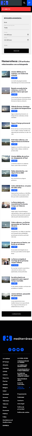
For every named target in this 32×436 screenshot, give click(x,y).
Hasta (5, 37)
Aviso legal (20, 404)
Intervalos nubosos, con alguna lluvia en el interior (20, 140)
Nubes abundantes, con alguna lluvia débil (19, 172)
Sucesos (5, 397)
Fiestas (5, 381)
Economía (6, 410)
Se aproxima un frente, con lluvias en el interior (20, 243)
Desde (5, 32)
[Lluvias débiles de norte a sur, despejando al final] (6, 158)
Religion (5, 387)
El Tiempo (14, 77)
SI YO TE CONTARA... (21, 383)
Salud (4, 391)
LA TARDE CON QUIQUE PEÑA (22, 365)
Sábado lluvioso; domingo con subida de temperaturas (21, 107)
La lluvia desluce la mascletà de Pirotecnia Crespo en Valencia (19, 204)
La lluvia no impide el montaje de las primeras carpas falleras (19, 260)
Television (6, 400)
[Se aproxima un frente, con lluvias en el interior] (6, 245)
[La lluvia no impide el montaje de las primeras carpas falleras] (6, 261)
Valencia (5, 404)
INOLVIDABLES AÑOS (22, 379)
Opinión (5, 384)
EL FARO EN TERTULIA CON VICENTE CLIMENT (23, 374)
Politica (5, 413)
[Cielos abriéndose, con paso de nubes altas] (6, 188)
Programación (21, 394)
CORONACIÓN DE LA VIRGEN (23, 361)
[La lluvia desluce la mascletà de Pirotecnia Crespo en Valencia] (6, 205)
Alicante (5, 365)
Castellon (6, 368)
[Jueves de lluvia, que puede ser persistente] (6, 296)
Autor (5, 45)
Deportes (6, 378)
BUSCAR (16, 51)
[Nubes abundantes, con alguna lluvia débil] (6, 173)
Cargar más (16, 314)
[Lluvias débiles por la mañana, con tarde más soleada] (6, 74)
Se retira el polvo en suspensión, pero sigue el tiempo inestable (19, 279)
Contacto (20, 400)
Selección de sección (9, 25)
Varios (5, 407)
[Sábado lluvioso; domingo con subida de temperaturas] (6, 109)
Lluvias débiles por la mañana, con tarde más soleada (19, 73)
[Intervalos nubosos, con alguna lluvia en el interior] (6, 142)
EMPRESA (6, 425)
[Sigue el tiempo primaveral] (6, 125)
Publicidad (20, 397)
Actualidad (15, 265)
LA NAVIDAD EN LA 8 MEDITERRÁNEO (23, 369)
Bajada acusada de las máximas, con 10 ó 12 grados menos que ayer (19, 90)
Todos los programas (23, 387)
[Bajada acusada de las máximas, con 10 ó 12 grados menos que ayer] (6, 90)
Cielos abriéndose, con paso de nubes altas (21, 186)
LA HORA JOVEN (22, 358)
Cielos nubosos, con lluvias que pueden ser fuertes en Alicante (20, 224)
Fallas (13, 208)
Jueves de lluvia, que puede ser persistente (20, 294)
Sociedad (6, 394)
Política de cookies (23, 412)
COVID (5, 371)
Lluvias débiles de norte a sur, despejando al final (20, 157)
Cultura (5, 375)
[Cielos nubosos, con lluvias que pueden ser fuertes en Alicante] (6, 225)
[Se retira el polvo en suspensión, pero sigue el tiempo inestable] (6, 279)
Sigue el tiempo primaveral (20, 123)
